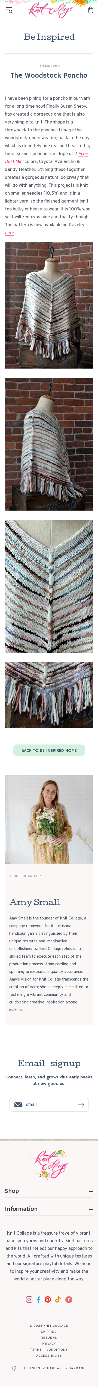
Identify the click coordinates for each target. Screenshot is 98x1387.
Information (21, 1210)
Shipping (49, 1332)
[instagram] (29, 1299)
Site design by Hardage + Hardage (52, 1368)
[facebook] (38, 1299)
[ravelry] (68, 1299)
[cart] (90, 10)
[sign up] (81, 1105)
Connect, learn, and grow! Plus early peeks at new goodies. (49, 1081)
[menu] (9, 10)
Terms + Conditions (49, 1350)
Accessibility (49, 1356)
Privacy (49, 1344)
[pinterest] (48, 1299)
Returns (49, 1338)
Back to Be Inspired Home (49, 750)
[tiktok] (58, 1299)
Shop (12, 1192)
